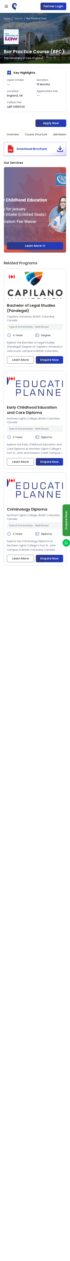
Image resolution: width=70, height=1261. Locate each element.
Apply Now (51, 123)
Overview (13, 134)
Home (7, 18)
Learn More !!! (35, 246)
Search (18, 18)
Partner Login (53, 6)
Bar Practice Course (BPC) (37, 18)
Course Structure (36, 134)
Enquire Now (49, 360)
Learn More (20, 360)
